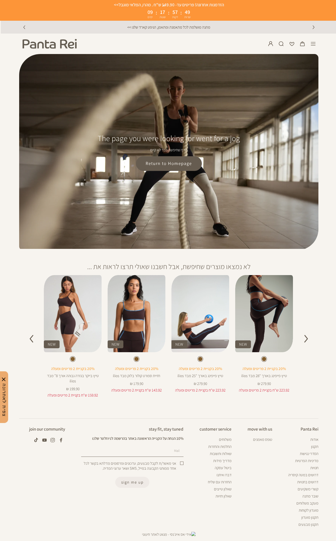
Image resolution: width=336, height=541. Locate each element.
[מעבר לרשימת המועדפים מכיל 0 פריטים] (292, 43)
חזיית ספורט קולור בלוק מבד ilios (136, 375)
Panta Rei (309, 429)
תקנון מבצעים (308, 524)
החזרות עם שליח (220, 481)
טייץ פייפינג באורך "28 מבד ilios (264, 375)
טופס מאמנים (262, 439)
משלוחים (225, 439)
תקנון (314, 446)
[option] (264, 359)
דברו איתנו (224, 474)
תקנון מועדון (309, 517)
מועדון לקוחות (308, 510)
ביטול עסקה (223, 467)
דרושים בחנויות (307, 481)
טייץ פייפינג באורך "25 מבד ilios (200, 375)
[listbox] (264, 360)
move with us (260, 429)
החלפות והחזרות (220, 446)
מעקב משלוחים (307, 503)
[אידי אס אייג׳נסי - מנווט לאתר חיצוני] (169, 534)
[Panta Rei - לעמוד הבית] (49, 44)
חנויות (314, 467)
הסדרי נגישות (309, 453)
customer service (216, 429)
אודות (314, 439)
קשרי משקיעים (308, 488)
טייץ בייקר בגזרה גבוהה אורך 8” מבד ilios (73, 378)
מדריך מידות (222, 460)
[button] (302, 43)
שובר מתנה (310, 496)
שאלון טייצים (223, 488)
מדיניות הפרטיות (306, 460)
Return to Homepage (169, 163)
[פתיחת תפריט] (313, 43)
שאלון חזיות (224, 496)
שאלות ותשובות (221, 453)
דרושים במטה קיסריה (303, 474)
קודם (24, 27)
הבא (313, 27)
